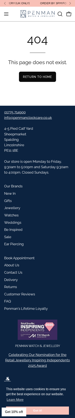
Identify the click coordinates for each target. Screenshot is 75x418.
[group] (37, 3)
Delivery (11, 280)
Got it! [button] (37, 410)
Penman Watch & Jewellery (37, 346)
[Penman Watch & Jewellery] (38, 14)
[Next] (70, 3)
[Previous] (5, 3)
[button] (59, 14)
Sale (7, 237)
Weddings (12, 222)
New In (10, 193)
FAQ (7, 301)
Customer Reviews (19, 294)
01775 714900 (15, 112)
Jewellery (12, 208)
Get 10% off (14, 412)
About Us (11, 265)
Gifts (8, 201)
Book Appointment (19, 258)
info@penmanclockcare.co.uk (28, 118)
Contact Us (13, 272)
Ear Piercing (14, 244)
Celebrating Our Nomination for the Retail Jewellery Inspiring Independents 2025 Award (37, 360)
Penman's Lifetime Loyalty (26, 308)
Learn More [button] (15, 399)
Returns (10, 287)
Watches (11, 215)
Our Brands (13, 186)
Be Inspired (13, 229)
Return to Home (37, 77)
